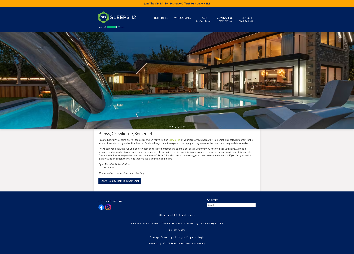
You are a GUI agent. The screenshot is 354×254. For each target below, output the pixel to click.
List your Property (186, 237)
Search (246, 19)
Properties (160, 18)
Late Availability (139, 223)
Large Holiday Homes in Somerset (120, 180)
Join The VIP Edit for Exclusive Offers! (177, 3)
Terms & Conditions (172, 223)
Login (201, 237)
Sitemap (154, 237)
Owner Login (167, 237)
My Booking (182, 18)
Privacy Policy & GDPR (212, 223)
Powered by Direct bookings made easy (177, 243)
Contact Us (225, 19)
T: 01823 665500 (177, 230)
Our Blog (154, 223)
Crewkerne (174, 139)
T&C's (203, 19)
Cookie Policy (191, 223)
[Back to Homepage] (119, 17)
